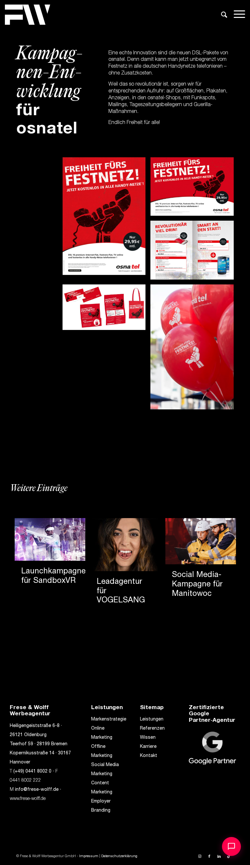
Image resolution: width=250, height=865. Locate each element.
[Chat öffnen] (231, 846)
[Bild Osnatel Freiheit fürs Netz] (106, 218)
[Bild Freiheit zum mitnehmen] (194, 349)
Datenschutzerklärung (119, 856)
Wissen (148, 737)
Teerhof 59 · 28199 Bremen (38, 744)
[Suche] (221, 17)
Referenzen (152, 728)
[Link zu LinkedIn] (219, 856)
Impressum (88, 856)
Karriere (148, 747)
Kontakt (148, 756)
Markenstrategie (108, 719)
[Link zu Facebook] (209, 856)
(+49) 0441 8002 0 (32, 771)
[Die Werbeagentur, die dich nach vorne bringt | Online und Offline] (27, 14)
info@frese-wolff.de (37, 790)
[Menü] (236, 14)
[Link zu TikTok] (229, 856)
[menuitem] (221, 16)
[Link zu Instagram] (199, 856)
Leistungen (151, 719)
